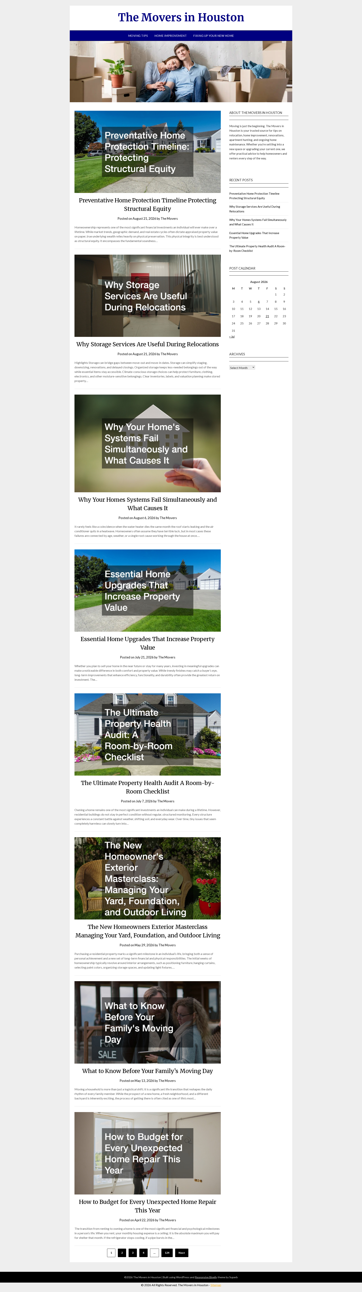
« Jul (232, 336)
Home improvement (170, 35)
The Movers (169, 218)
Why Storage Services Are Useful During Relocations (147, 344)
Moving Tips (138, 35)
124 (167, 1252)
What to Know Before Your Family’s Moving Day (147, 1071)
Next (182, 1252)
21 (267, 316)
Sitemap (216, 1285)
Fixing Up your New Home (213, 35)
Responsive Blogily (206, 1277)
